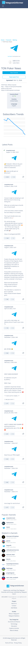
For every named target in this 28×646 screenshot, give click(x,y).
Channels (8, 40)
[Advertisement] (14, 23)
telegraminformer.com (13, 638)
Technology (14, 624)
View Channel (14, 72)
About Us (14, 603)
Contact (14, 605)
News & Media (14, 630)
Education (14, 626)
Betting (15, 40)
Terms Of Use (9, 643)
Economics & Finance (14, 622)
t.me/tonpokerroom (16, 56)
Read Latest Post (14, 77)
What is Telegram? (14, 614)
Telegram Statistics (14, 616)
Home (2, 40)
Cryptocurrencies (14, 628)
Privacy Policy (18, 643)
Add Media (14, 608)
